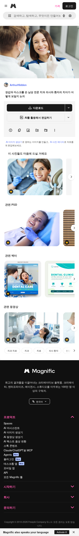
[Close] (73, 532)
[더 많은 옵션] (54, 130)
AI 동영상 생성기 (13, 437)
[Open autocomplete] (8, 15)
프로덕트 (9, 417)
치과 (27, 350)
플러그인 (12, 459)
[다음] (71, 177)
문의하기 (9, 507)
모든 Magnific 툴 (13, 477)
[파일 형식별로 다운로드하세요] (68, 107)
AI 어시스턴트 (12, 428)
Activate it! (62, 532)
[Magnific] (39, 372)
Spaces (8, 423)
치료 (39, 350)
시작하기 (9, 486)
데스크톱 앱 (14, 463)
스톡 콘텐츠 (10, 445)
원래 (21, 31)
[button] (39, 401)
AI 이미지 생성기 (14, 141)
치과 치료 (12, 350)
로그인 (69, 6)
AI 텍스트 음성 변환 (15, 441)
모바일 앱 (9, 468)
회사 (7, 497)
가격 (57, 6)
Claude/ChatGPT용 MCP (18, 450)
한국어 (39, 401)
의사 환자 (53, 350)
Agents (11, 454)
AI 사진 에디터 (57, 141)
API (6, 472)
